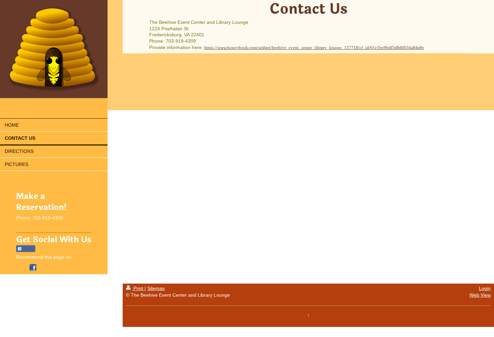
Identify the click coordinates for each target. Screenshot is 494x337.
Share (28, 249)
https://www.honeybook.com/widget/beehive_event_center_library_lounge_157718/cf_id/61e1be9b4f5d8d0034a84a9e (314, 47)
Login (485, 288)
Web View (480, 295)
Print (138, 288)
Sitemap (156, 288)
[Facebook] (33, 267)
